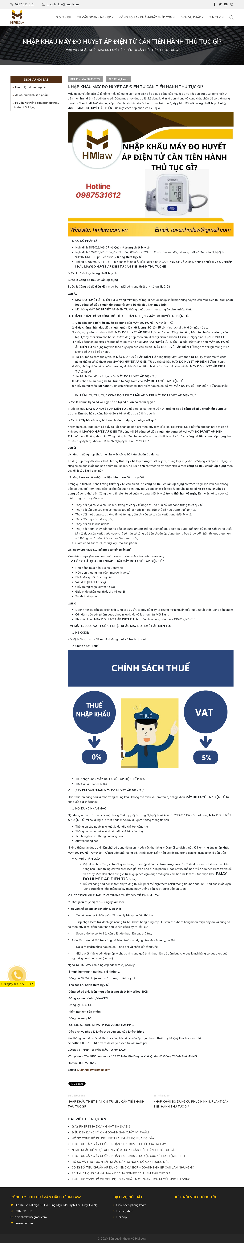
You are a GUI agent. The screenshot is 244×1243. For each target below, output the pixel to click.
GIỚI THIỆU (63, 17)
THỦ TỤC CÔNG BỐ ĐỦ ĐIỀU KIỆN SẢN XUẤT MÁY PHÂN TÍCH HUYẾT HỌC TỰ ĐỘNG (131, 1179)
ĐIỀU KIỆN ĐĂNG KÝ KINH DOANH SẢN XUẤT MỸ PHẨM (110, 1132)
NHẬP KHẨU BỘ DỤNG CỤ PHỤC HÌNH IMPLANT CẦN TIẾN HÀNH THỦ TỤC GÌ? (191, 1104)
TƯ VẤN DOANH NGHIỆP (94, 17)
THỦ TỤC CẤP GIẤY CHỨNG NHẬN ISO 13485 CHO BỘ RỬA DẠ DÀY (119, 1144)
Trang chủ (70, 50)
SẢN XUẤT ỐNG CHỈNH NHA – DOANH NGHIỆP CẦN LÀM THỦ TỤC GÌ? (121, 1173)
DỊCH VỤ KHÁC (191, 17)
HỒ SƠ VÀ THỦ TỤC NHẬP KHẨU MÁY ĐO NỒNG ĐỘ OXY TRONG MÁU (120, 1162)
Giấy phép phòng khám (131, 1205)
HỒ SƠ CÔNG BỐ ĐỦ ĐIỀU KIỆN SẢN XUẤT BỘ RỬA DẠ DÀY (113, 1138)
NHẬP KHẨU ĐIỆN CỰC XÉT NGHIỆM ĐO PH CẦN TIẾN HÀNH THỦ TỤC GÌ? (123, 1150)
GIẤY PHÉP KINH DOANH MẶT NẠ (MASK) (101, 1126)
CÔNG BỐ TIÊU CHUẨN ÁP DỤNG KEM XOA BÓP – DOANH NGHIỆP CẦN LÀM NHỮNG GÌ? (133, 1167)
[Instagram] (232, 4)
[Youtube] (226, 4)
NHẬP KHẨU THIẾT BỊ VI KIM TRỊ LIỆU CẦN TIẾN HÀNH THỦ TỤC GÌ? (106, 1104)
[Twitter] (220, 4)
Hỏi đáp (121, 1217)
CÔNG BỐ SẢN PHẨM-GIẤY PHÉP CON (145, 17)
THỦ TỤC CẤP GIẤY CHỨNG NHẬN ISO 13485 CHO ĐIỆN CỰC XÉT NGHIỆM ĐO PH (128, 1156)
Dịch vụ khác (124, 1211)
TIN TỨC (215, 17)
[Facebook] (214, 4)
